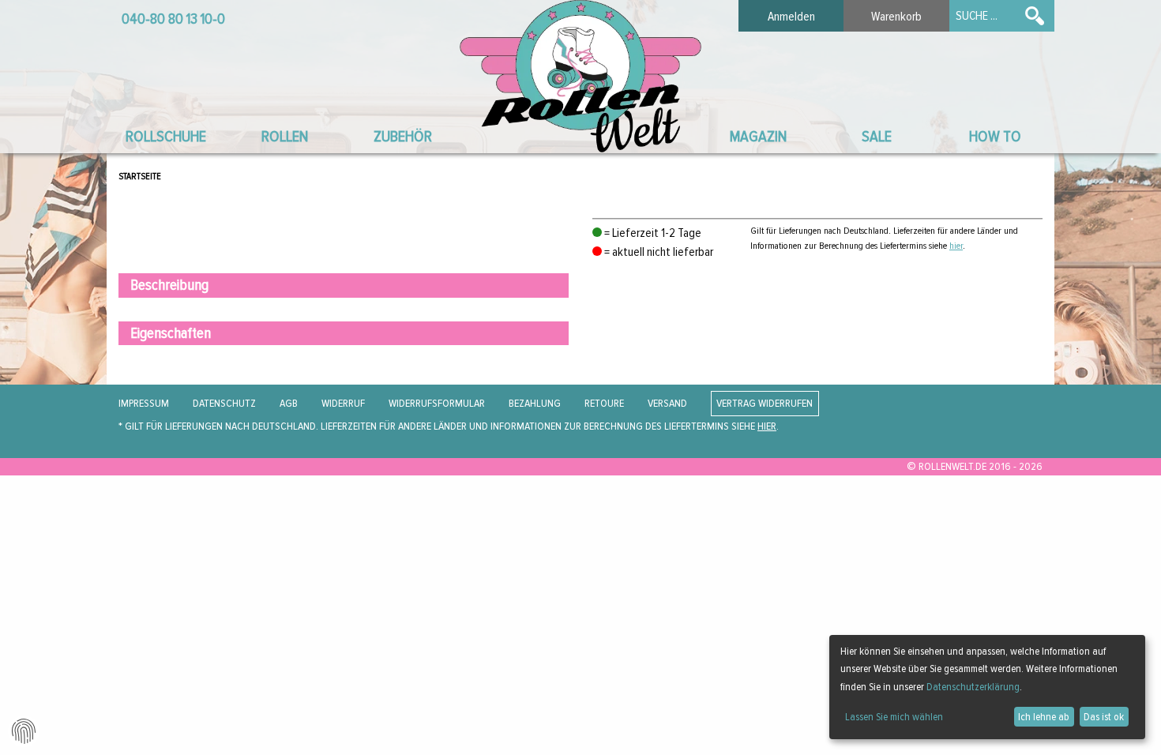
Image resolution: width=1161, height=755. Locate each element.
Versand (667, 403)
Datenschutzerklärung (973, 686)
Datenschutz (224, 403)
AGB (289, 403)
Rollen (284, 136)
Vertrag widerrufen (764, 403)
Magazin (758, 136)
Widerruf (343, 403)
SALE (877, 136)
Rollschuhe (166, 136)
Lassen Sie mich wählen (894, 716)
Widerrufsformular (437, 403)
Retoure (604, 403)
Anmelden (791, 16)
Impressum (143, 403)
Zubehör (403, 136)
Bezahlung (535, 403)
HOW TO (995, 136)
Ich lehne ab (1043, 716)
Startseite (139, 176)
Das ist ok (1104, 716)
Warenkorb (896, 16)
